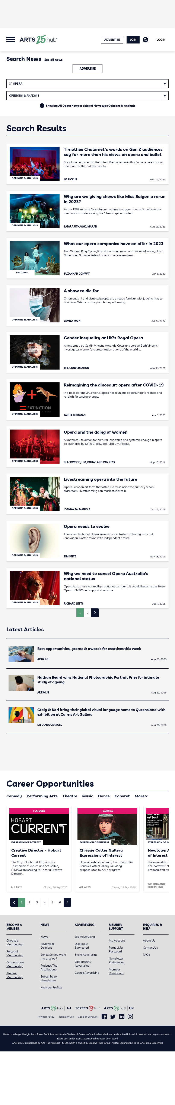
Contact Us (150, 947)
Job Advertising (85, 937)
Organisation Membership (15, 964)
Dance (104, 796)
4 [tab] (44, 902)
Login (161, 39)
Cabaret (122, 796)
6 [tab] (60, 902)
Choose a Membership (14, 942)
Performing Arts (42, 796)
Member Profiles (51, 987)
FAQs (146, 955)
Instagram (130, 1016)
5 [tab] (52, 902)
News (44, 937)
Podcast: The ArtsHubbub (49, 967)
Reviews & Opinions (47, 945)
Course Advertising (87, 973)
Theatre (70, 796)
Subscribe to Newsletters (49, 978)
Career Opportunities (50, 783)
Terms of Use (66, 1016)
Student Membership (14, 975)
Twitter (113, 1016)
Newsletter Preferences (116, 960)
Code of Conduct (87, 1016)
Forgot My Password (116, 949)
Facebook (104, 1016)
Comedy (14, 796)
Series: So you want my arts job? (53, 956)
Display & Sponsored (82, 945)
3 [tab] (37, 902)
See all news (53, 60)
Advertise (88, 68)
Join (133, 39)
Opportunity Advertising (83, 963)
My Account (117, 940)
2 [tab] (29, 902)
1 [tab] (21, 902)
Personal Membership (14, 953)
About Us (149, 940)
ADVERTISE (112, 39)
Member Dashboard (116, 971)
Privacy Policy (46, 1016)
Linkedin (121, 1016)
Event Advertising (86, 955)
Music (87, 796)
